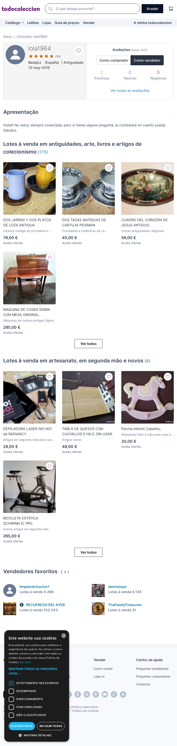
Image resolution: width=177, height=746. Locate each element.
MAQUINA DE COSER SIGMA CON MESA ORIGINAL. (26, 312)
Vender (89, 23)
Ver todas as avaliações (130, 90)
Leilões (33, 23)
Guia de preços (67, 23)
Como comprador (114, 60)
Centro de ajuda (149, 660)
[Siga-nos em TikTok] (114, 694)
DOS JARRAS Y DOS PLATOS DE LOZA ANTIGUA (27, 222)
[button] (37, 671)
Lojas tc (99, 676)
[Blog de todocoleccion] (123, 694)
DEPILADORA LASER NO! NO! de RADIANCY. (27, 431)
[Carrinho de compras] (171, 8)
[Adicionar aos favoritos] (78, 50)
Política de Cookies (85, 711)
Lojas (46, 23)
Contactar (143, 684)
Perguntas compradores (153, 676)
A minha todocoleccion (153, 23)
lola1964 (39, 48)
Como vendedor (147, 60)
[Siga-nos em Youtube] (105, 694)
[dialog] (36, 686)
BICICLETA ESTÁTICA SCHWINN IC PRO (20, 520)
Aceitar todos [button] (22, 726)
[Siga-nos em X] (87, 694)
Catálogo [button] (13, 23)
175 (43, 152)
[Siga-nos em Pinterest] (96, 694)
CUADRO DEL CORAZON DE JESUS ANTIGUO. (144, 222)
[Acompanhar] (50, 168)
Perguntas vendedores (152, 668)
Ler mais (25, 662)
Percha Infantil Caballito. (141, 429)
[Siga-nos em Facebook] (77, 694)
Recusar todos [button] (51, 726)
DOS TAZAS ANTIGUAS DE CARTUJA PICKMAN (84, 222)
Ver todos (89, 343)
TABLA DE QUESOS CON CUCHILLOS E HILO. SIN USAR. (87, 431)
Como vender (103, 668)
